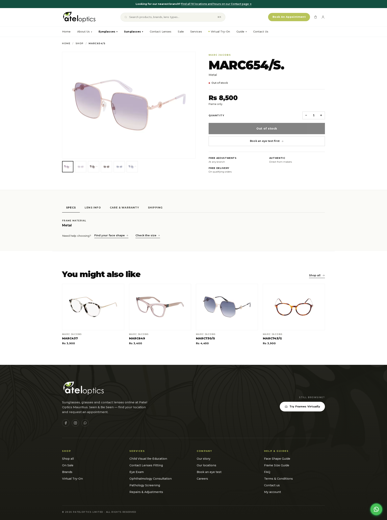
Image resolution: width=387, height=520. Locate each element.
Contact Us (260, 31)
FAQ (267, 472)
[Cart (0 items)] (315, 17)
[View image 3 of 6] (93, 166)
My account (272, 492)
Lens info (93, 207)
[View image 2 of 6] (80, 166)
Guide (241, 31)
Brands (67, 472)
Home (66, 31)
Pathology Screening (144, 485)
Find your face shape (109, 235)
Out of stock (266, 128)
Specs (71, 207)
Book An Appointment (289, 16)
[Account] (323, 17)
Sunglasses (133, 31)
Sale (181, 31)
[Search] (125, 17)
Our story (203, 458)
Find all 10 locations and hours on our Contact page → (216, 3)
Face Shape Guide (277, 458)
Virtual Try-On (220, 31)
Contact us (272, 485)
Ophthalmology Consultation (150, 478)
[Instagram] (75, 423)
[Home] (79, 17)
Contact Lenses (161, 31)
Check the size (145, 235)
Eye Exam (136, 472)
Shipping (155, 207)
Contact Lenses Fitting (146, 465)
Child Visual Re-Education (148, 458)
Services (196, 31)
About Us (83, 31)
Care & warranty (124, 207)
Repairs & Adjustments (146, 492)
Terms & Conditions (278, 478)
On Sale (67, 465)
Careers (202, 478)
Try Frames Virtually (304, 406)
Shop (80, 43)
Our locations (206, 465)
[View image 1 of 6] (67, 166)
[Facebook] (65, 423)
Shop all (314, 275)
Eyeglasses (108, 31)
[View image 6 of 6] (132, 166)
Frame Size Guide (276, 465)
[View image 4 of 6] (106, 166)
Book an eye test (209, 472)
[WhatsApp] (85, 423)
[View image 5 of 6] (119, 166)
